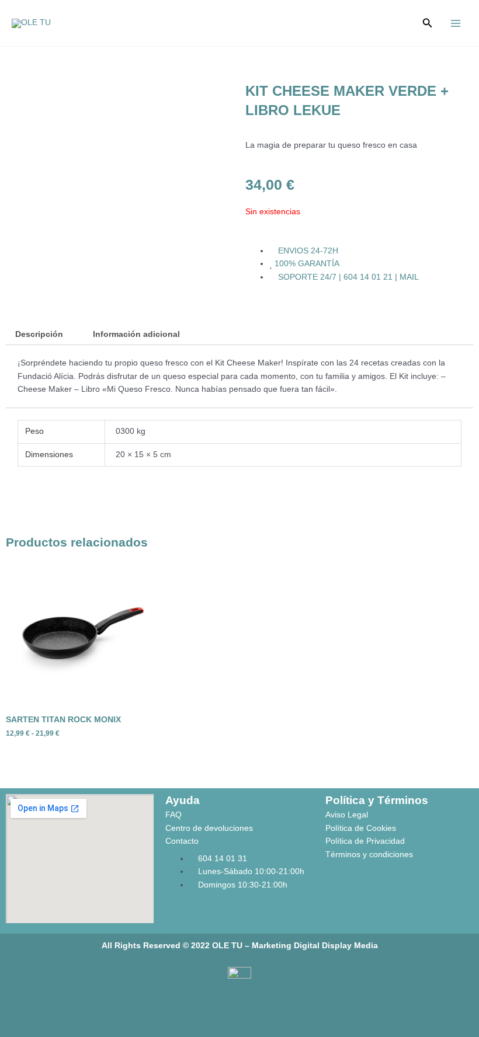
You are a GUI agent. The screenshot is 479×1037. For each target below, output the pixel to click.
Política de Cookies (360, 828)
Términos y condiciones (369, 854)
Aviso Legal (346, 814)
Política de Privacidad (365, 841)
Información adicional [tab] (136, 334)
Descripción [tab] (39, 334)
